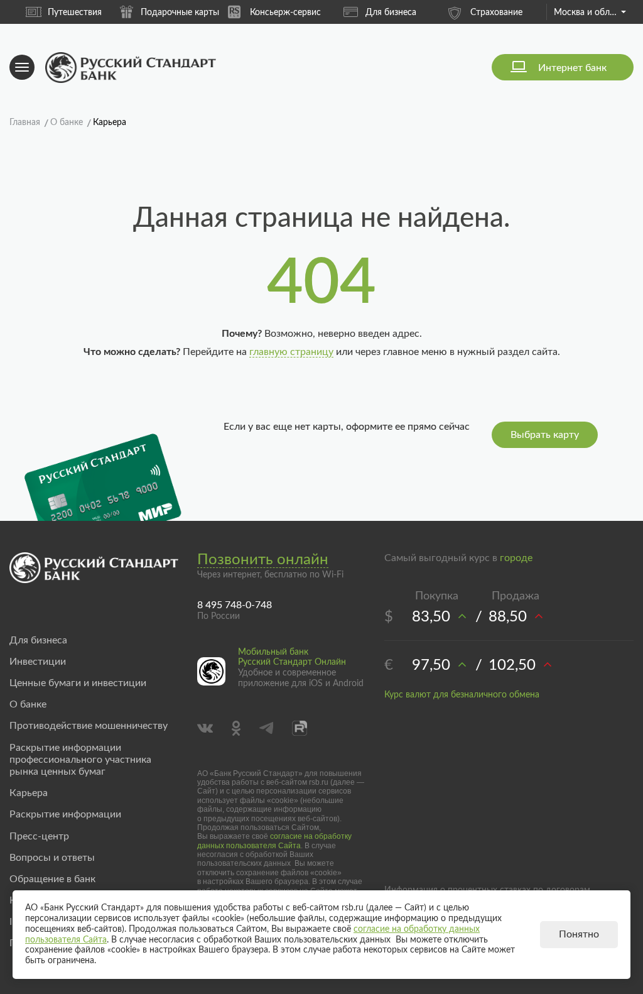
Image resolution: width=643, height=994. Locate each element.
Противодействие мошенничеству (88, 726)
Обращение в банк (52, 879)
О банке (27, 704)
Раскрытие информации (65, 814)
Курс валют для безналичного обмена (461, 695)
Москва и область (590, 12)
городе (516, 558)
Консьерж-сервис (204, 12)
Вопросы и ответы (52, 858)
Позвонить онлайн (262, 559)
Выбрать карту (545, 435)
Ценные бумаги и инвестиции (77, 683)
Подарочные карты (99, 12)
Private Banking (521, 12)
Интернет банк (572, 68)
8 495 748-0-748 (234, 605)
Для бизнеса (309, 12)
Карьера (28, 793)
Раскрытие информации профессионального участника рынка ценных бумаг (80, 760)
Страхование (415, 12)
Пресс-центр (39, 836)
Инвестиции (37, 662)
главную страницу (291, 352)
